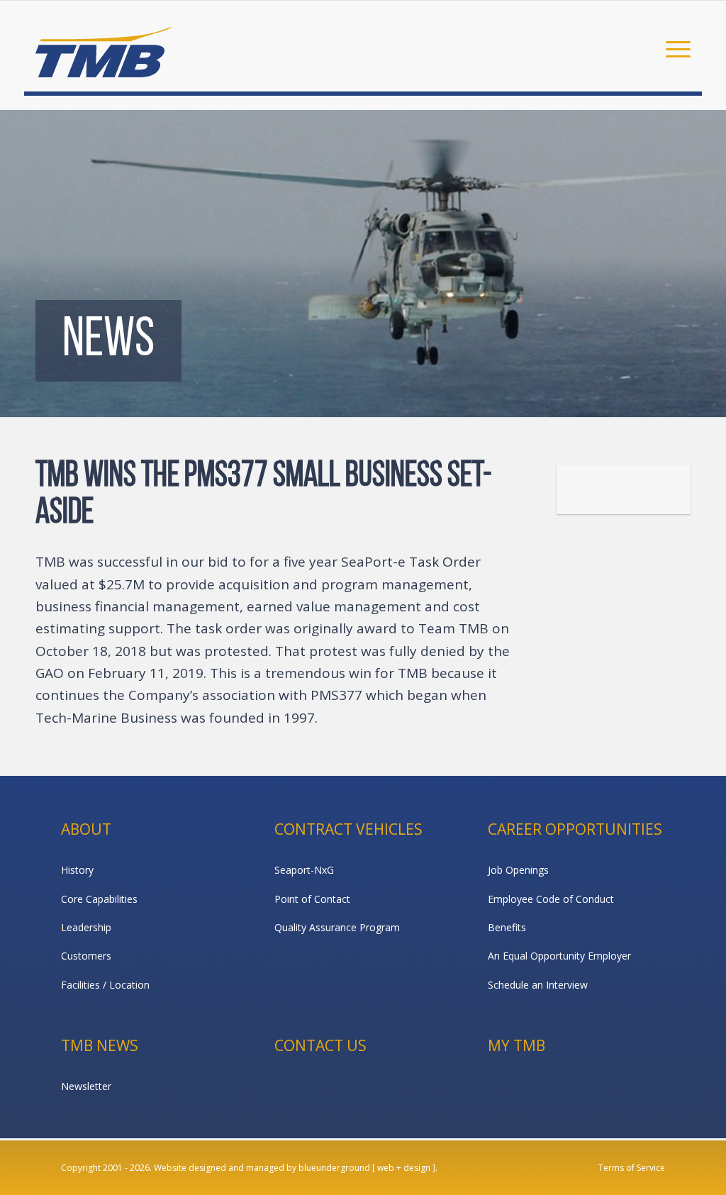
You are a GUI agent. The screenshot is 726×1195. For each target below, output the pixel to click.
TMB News (99, 1045)
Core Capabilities (99, 899)
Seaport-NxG (304, 870)
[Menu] (674, 48)
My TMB (516, 1045)
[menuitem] (674, 48)
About (86, 829)
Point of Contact (312, 899)
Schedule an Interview (538, 984)
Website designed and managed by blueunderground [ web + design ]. (295, 1168)
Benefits (507, 927)
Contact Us (320, 1045)
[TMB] (103, 46)
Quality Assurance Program (337, 927)
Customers (86, 955)
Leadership (86, 927)
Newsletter (86, 1086)
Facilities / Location (105, 984)
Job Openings (518, 870)
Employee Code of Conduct (551, 899)
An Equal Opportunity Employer (559, 955)
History (77, 870)
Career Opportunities (575, 829)
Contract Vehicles (348, 829)
